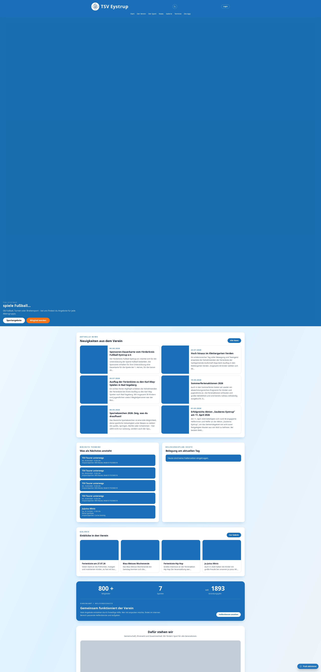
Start (132, 14)
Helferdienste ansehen (228, 614)
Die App (187, 14)
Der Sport (152, 14)
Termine (178, 14)
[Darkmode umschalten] (175, 6)
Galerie (169, 14)
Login (225, 6)
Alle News (234, 340)
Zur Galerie (234, 535)
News (161, 14)
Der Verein (141, 14)
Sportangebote (14, 320)
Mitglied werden (38, 320)
